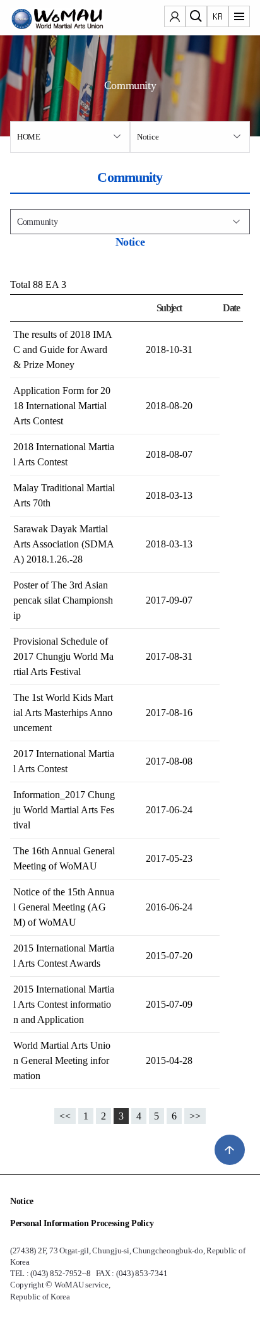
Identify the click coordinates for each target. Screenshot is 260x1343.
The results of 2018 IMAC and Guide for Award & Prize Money (62, 349)
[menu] (239, 18)
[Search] (196, 18)
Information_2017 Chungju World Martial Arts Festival (64, 809)
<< (65, 1116)
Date (231, 307)
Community (37, 222)
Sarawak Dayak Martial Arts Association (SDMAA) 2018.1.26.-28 (63, 543)
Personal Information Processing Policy (81, 1223)
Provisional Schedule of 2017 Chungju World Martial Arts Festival (63, 656)
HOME (28, 136)
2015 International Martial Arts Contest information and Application (63, 1004)
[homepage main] (48, 19)
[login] (175, 18)
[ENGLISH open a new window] (217, 18)
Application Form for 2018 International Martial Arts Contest (61, 405)
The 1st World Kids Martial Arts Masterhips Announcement (63, 712)
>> (195, 1116)
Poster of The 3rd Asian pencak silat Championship (63, 600)
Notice (147, 136)
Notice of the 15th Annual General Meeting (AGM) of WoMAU (63, 907)
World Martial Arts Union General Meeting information (61, 1060)
